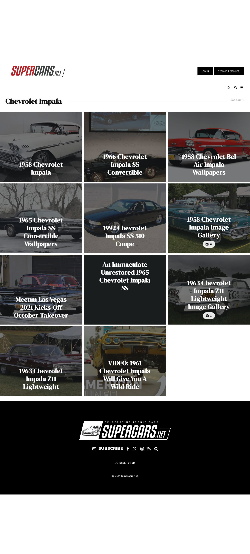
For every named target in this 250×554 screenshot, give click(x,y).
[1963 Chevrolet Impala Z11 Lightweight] (41, 361)
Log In (205, 71)
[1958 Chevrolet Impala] (41, 147)
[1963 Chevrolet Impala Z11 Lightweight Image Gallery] (209, 290)
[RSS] (149, 449)
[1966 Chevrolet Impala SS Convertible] (125, 147)
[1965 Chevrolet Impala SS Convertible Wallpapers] (41, 218)
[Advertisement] (125, 29)
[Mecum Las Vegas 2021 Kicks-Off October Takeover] (41, 290)
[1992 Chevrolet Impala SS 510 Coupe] (125, 218)
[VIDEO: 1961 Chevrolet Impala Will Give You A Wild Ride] (125, 361)
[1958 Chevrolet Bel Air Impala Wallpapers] (209, 147)
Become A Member (229, 71)
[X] (135, 449)
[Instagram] (142, 449)
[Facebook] (128, 449)
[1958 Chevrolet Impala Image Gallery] (209, 218)
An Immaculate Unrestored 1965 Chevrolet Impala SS (124, 276)
